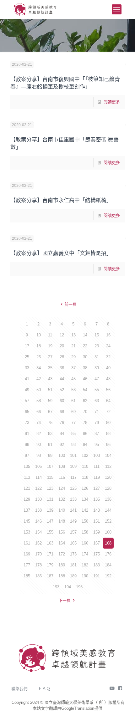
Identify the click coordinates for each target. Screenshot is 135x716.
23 (96, 346)
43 (50, 378)
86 (85, 433)
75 (50, 422)
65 (27, 411)
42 (38, 378)
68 (62, 411)
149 (73, 521)
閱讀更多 (112, 102)
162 (38, 543)
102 (85, 455)
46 (85, 378)
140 (61, 510)
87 (96, 433)
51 (50, 389)
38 (85, 368)
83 (50, 433)
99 (50, 455)
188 (61, 576)
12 (62, 335)
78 (85, 422)
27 (50, 357)
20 (62, 346)
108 (61, 466)
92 (62, 444)
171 (50, 554)
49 (27, 389)
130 (38, 499)
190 (85, 576)
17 (27, 346)
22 (85, 346)
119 (97, 477)
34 (38, 368)
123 (50, 488)
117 (73, 477)
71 (96, 411)
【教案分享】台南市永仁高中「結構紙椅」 (61, 200)
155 (50, 532)
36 (62, 368)
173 (73, 554)
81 (27, 433)
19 (50, 346)
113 (27, 477)
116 (62, 477)
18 (38, 346)
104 (108, 455)
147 (50, 521)
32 (108, 357)
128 (108, 488)
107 (50, 466)
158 (85, 532)
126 (85, 488)
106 (38, 466)
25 (27, 357)
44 (62, 378)
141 (73, 510)
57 (27, 400)
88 (108, 433)
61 (73, 400)
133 (73, 499)
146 (38, 521)
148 (61, 521)
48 (108, 378)
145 (27, 521)
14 (85, 335)
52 (62, 389)
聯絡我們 (19, 688)
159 (96, 532)
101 (73, 455)
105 (27, 466)
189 (73, 576)
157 (73, 532)
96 (108, 444)
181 (73, 565)
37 (73, 368)
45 (73, 378)
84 (62, 433)
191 (96, 576)
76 (62, 422)
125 (73, 488)
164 (61, 543)
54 (85, 389)
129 (27, 499)
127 (96, 488)
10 (38, 335)
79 (96, 422)
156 (61, 532)
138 (38, 510)
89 (27, 444)
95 (96, 444)
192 (108, 576)
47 (96, 378)
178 (38, 565)
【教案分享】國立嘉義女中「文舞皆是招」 (61, 253)
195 (79, 587)
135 (96, 499)
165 (73, 543)
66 (38, 411)
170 (38, 554)
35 (50, 368)
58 (38, 400)
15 (96, 335)
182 (85, 565)
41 (27, 378)
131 (50, 499)
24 (108, 346)
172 (61, 554)
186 (38, 576)
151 (96, 521)
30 (85, 357)
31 (96, 357)
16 (108, 335)
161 (27, 543)
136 (108, 499)
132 (61, 499)
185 (27, 576)
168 (108, 543)
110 (85, 466)
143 (96, 510)
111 (97, 466)
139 (50, 510)
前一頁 (70, 304)
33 (27, 368)
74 (38, 422)
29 (73, 357)
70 (85, 411)
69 (73, 411)
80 (108, 422)
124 (61, 488)
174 (85, 554)
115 (50, 477)
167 (96, 543)
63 (96, 400)
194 (67, 587)
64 (108, 400)
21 (73, 346)
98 (38, 455)
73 (27, 422)
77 (73, 422)
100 (61, 455)
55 (96, 389)
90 (38, 444)
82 (38, 433)
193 (56, 587)
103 (96, 455)
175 (96, 554)
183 (96, 565)
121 (27, 488)
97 (27, 455)
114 (38, 477)
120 (108, 477)
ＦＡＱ (44, 688)
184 (108, 565)
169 (27, 554)
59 (50, 400)
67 (50, 411)
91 (50, 444)
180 (61, 565)
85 (73, 433)
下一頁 (64, 600)
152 (108, 521)
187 (50, 576)
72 (108, 411)
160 (108, 532)
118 (85, 477)
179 (50, 565)
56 (108, 389)
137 (27, 510)
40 (108, 368)
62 (85, 400)
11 (50, 335)
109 (73, 466)
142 (85, 510)
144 (108, 510)
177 (27, 565)
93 (73, 444)
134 (85, 499)
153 (27, 532)
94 (85, 444)
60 (62, 400)
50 (38, 389)
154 (38, 532)
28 (62, 357)
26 (38, 357)
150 (85, 521)
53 (73, 389)
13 (73, 335)
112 (108, 466)
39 (96, 368)
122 (38, 488)
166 (85, 543)
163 (50, 543)
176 (108, 554)
